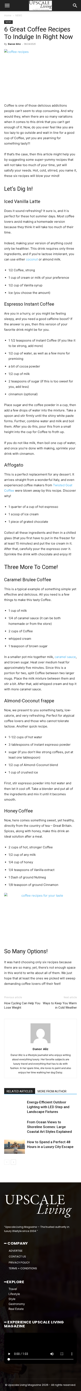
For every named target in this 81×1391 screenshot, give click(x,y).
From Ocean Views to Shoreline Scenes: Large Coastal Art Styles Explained (49, 1127)
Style (12, 1299)
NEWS (18, 15)
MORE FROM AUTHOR (52, 1091)
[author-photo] (40, 1043)
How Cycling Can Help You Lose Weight (22, 1005)
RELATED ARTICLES (20, 1091)
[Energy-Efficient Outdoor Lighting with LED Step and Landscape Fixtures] (14, 1107)
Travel (13, 1289)
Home (7, 15)
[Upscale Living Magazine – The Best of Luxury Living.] (39, 1206)
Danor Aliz (14, 43)
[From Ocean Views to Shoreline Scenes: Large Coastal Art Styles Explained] (14, 1127)
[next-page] (13, 1162)
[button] (7, 5)
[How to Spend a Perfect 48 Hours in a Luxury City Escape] (14, 1147)
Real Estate (16, 1309)
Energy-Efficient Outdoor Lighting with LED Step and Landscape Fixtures (48, 1107)
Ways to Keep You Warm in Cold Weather (60, 1005)
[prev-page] (6, 1162)
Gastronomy (17, 1304)
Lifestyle (14, 1294)
